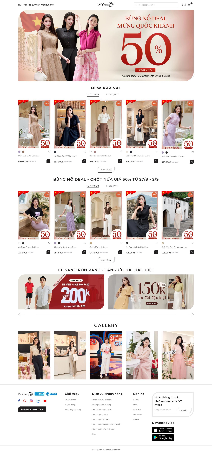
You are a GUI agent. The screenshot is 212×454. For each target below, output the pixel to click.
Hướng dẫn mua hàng (101, 405)
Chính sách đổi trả (100, 414)
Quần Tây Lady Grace (99, 247)
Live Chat (137, 409)
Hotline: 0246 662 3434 (32, 409)
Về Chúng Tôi (47, 5)
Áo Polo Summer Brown (100, 156)
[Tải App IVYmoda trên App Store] (163, 430)
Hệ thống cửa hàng (73, 409)
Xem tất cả (106, 169)
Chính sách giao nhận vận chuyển (106, 424)
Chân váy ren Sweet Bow (65, 247)
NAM (25, 5)
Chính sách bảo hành (101, 419)
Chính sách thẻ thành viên (103, 429)
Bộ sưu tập (34, 5)
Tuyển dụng (70, 405)
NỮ (19, 5)
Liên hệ (136, 419)
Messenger (137, 414)
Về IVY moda (70, 400)
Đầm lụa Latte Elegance (28, 156)
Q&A (94, 434)
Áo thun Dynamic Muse (28, 247)
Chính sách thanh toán (101, 409)
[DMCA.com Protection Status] (39, 394)
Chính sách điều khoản (101, 400)
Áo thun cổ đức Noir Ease (137, 247)
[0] (189, 5)
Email (135, 405)
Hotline (136, 400)
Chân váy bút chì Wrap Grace (174, 247)
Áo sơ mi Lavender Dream (173, 157)
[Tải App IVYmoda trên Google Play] (163, 437)
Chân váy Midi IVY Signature (138, 156)
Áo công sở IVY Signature (65, 156)
